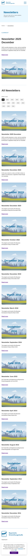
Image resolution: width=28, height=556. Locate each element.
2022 (22, 99)
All (3, 99)
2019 (4, 102)
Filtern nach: (5, 96)
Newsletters (10, 25)
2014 (23, 102)
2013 (4, 106)
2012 (8, 106)
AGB (16, 550)
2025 (7, 99)
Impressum (20, 548)
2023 (17, 99)
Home (3, 25)
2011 (13, 106)
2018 (8, 102)
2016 (13, 102)
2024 (12, 99)
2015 (18, 102)
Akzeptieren (14, 552)
